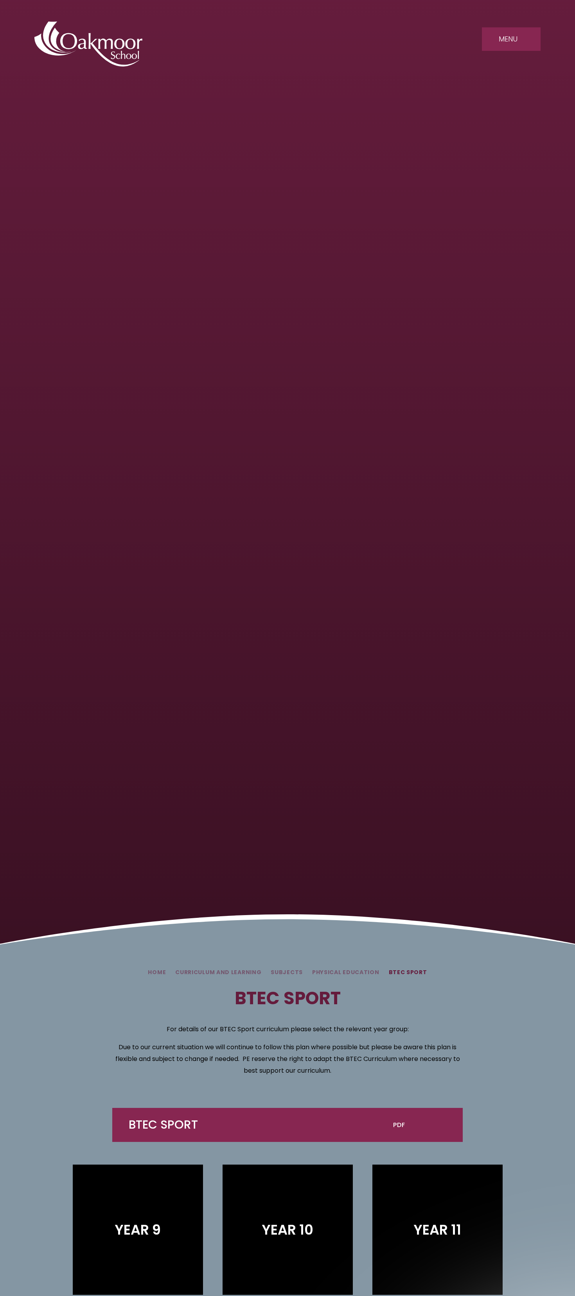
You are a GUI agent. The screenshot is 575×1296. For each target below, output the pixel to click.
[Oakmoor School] (88, 44)
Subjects (287, 972)
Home (157, 972)
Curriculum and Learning (218, 972)
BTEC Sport (408, 972)
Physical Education (345, 972)
